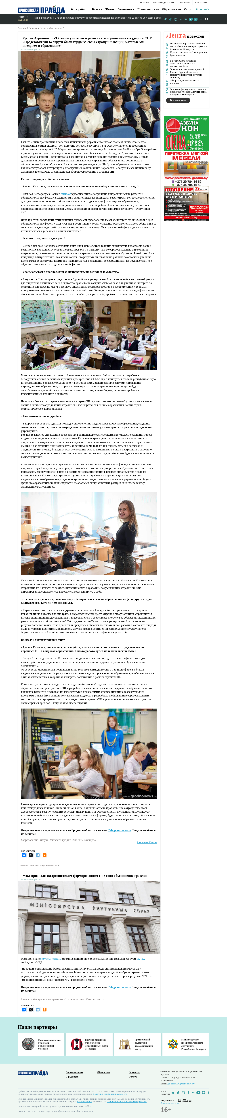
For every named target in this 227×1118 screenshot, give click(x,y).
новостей (185, 36)
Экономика (126, 9)
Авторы (144, 2)
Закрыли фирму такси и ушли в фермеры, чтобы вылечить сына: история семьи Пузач (188, 92)
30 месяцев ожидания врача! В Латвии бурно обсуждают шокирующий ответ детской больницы (187, 73)
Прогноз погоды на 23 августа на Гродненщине (188, 53)
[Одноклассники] (44, 855)
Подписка (184, 2)
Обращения (103, 1072)
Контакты (201, 2)
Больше (201, 9)
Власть (97, 9)
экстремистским (50, 958)
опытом (66, 194)
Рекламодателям (163, 2)
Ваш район (78, 9)
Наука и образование (51, 28)
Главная (22, 28)
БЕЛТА (141, 958)
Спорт (188, 9)
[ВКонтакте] (24, 855)
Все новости (177, 100)
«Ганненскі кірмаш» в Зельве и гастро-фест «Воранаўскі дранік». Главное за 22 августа (188, 46)
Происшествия (148, 9)
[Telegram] (37, 855)
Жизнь (110, 9)
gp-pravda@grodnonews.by (180, 1083)
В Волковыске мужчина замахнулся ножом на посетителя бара (183, 63)
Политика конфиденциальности (110, 1093)
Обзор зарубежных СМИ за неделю (185, 82)
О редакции (72, 1076)
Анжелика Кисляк (147, 842)
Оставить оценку (169, 1103)
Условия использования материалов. (127, 1101)
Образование (171, 9)
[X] (31, 855)
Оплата (133, 1076)
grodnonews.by (84, 1101)
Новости (33, 28)
